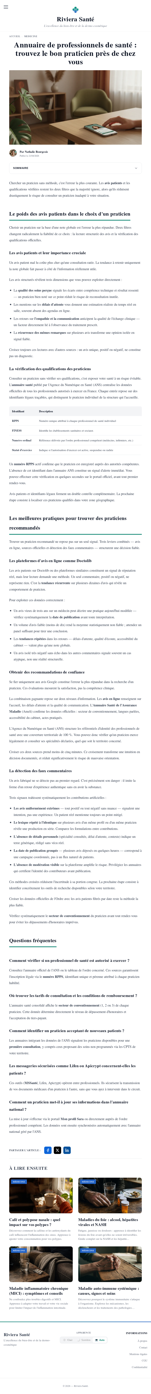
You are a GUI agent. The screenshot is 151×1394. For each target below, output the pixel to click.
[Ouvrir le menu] (6, 7)
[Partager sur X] (57, 1150)
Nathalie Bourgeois (36, 152)
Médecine (30, 36)
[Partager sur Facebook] (48, 1150)
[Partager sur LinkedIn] (67, 1150)
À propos (142, 1341)
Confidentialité (139, 1367)
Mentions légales (138, 1354)
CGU (144, 1360)
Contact (143, 1347)
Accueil (14, 36)
